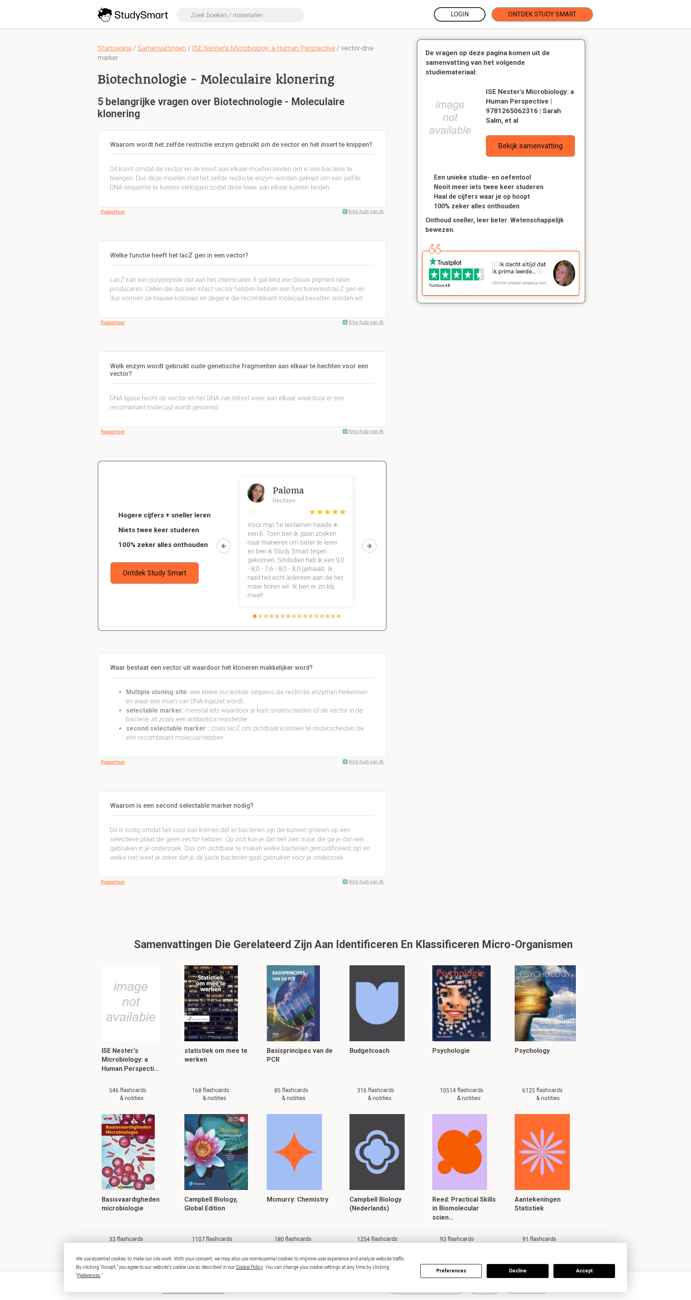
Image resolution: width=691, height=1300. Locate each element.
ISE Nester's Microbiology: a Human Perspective (263, 48)
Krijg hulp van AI (366, 211)
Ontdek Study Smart (542, 14)
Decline (518, 1271)
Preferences (451, 1271)
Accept (584, 1271)
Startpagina (115, 48)
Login (460, 14)
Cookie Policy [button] (249, 1267)
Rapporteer (113, 212)
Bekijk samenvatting (530, 146)
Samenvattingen (162, 48)
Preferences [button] (88, 1275)
